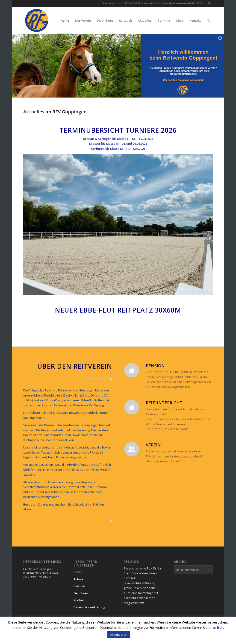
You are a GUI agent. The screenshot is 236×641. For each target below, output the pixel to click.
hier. (220, 627)
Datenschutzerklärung (89, 607)
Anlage (78, 579)
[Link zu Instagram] (209, 3)
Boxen (78, 572)
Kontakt (79, 600)
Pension (79, 586)
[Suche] (208, 20)
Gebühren (81, 593)
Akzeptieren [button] (118, 634)
